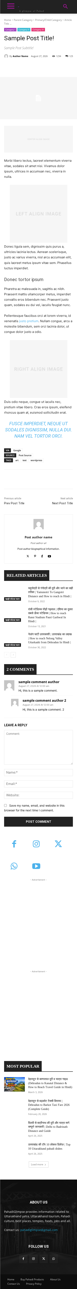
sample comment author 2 (44, 700)
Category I (10, 29)
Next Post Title (62, 503)
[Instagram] (36, 844)
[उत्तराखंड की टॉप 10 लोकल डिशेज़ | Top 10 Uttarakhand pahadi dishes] (14, 1150)
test (24, 460)
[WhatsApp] (49, 67)
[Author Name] (6, 56)
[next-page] (13, 655)
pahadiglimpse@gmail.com (39, 1230)
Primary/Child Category (48, 20)
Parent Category (23, 20)
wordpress (36, 460)
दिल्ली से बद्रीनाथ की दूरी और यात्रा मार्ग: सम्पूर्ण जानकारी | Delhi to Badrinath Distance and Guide (49, 1126)
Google (17, 450)
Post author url (38, 543)
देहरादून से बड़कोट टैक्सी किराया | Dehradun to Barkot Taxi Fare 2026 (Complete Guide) (49, 1105)
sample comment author (38, 682)
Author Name (20, 56)
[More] (59, 67)
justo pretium (28, 321)
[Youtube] (49, 555)
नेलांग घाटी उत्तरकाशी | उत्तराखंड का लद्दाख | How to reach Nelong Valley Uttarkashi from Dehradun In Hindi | (50, 638)
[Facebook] (21, 67)
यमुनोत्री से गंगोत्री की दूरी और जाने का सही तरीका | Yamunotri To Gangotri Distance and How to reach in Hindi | (50, 592)
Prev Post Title (14, 503)
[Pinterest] (40, 67)
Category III (38, 29)
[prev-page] (6, 655)
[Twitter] (30, 67)
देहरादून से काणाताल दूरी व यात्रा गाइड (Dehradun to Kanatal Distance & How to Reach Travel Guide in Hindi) (50, 1083)
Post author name (38, 537)
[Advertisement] (38, 920)
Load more (37, 1164)
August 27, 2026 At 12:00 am (33, 686)
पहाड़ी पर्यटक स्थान (12, 598)
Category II (24, 29)
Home (7, 20)
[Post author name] (38, 524)
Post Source (25, 455)
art (16, 460)
